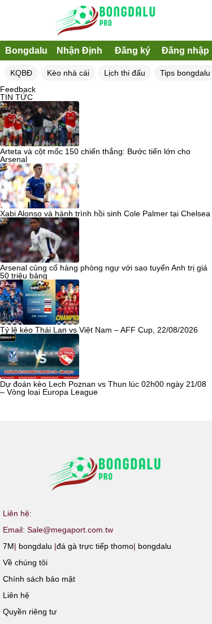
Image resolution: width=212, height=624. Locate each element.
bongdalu (35, 546)
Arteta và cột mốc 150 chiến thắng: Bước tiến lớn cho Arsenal (95, 155)
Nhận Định (79, 50)
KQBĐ (21, 72)
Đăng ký (132, 50)
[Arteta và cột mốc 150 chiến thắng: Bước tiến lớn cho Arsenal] (39, 124)
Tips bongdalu (185, 72)
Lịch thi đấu (124, 72)
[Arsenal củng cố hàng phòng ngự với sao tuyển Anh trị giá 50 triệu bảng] (39, 240)
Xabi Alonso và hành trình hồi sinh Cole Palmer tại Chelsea (105, 213)
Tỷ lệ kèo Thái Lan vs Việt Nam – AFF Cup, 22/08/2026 (99, 330)
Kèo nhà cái (68, 72)
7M (8, 546)
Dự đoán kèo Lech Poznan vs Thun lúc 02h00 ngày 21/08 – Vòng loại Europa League (103, 388)
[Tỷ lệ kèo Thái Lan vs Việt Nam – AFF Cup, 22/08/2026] (39, 303)
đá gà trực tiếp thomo (95, 546)
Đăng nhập (185, 50)
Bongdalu (26, 50)
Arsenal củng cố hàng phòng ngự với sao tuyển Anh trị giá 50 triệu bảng (103, 272)
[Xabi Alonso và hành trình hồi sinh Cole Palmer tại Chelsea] (39, 186)
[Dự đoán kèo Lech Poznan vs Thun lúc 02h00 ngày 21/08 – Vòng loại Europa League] (39, 357)
